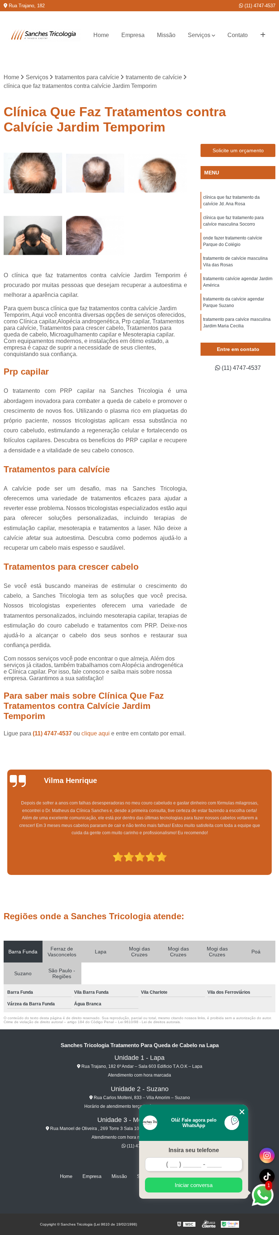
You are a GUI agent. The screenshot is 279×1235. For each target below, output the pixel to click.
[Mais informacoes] (263, 35)
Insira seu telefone (194, 1150)
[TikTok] (267, 1176)
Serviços (199, 35)
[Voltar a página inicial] (44, 35)
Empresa (133, 35)
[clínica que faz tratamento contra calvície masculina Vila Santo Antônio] (95, 235)
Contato (237, 35)
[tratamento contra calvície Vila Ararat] (33, 173)
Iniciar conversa (194, 1185)
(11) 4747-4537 (259, 5)
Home (101, 35)
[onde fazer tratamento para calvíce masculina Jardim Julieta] (95, 173)
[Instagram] (267, 1155)
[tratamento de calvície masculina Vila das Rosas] (157, 173)
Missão (166, 35)
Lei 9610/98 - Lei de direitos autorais (149, 1022)
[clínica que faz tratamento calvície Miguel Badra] (33, 235)
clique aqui (95, 733)
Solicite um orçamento (238, 150)
